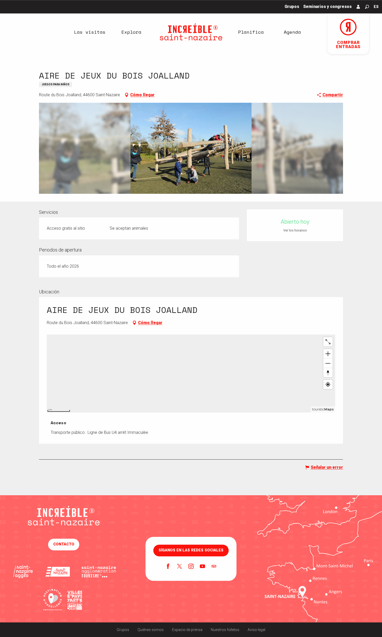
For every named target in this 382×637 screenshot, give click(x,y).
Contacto (63, 544)
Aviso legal (256, 630)
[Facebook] (168, 567)
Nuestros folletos (225, 630)
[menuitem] (89, 32)
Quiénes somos (150, 630)
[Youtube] (202, 567)
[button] (367, 7)
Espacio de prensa (187, 630)
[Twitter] (179, 567)
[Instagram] (191, 567)
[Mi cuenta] (358, 7)
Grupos (123, 630)
